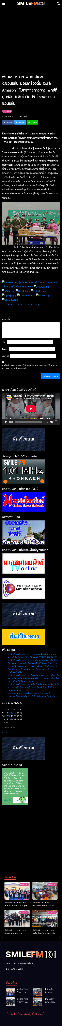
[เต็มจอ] (56, 421)
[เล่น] (5, 421)
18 (9, 716)
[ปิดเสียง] (51, 421)
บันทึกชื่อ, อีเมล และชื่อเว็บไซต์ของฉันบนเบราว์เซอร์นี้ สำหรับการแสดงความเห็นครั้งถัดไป (29, 367)
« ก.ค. (4, 732)
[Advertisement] (31, 42)
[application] (31, 409)
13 (15, 712)
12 (12, 712)
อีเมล (5, 349)
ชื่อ (4, 342)
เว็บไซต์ (5, 356)
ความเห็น (6, 319)
